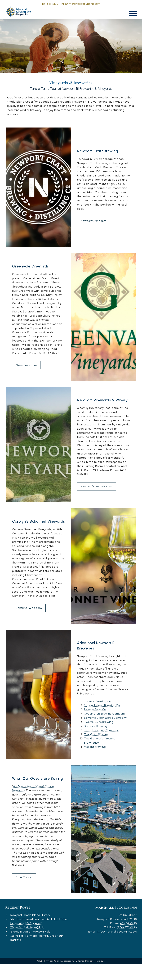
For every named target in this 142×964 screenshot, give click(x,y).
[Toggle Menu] (133, 13)
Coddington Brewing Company (105, 713)
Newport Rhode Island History (30, 915)
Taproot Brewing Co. (98, 701)
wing (104, 726)
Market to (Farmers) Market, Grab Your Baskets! (36, 938)
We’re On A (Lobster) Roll (27, 927)
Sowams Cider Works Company (105, 717)
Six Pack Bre (92, 726)
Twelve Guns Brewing (98, 722)
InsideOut (100, 961)
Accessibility (67, 961)
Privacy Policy (52, 961)
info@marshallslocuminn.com (81, 3)
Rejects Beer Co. (95, 709)
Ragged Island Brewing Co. (102, 705)
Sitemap (80, 961)
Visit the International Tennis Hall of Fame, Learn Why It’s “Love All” (39, 921)
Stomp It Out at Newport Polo (30, 931)
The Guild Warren (96, 734)
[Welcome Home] (19, 10)
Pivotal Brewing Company (101, 730)
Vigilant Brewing (95, 746)
